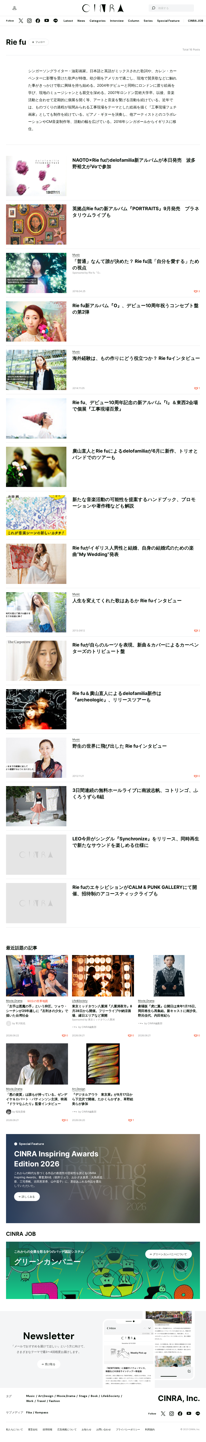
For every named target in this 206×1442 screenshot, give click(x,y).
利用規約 (150, 1429)
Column (133, 21)
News (81, 21)
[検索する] (153, 8)
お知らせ (86, 1429)
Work (29, 1401)
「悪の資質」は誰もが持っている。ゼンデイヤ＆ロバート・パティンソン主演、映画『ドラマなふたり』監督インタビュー (36, 1099)
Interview (117, 21)
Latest (68, 21)
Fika (29, 1412)
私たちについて (14, 1429)
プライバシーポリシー (128, 1429)
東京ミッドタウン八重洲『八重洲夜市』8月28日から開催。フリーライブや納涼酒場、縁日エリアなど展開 (102, 1010)
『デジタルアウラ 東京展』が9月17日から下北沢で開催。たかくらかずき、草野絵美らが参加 (102, 1099)
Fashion (54, 1401)
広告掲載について (67, 1429)
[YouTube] (46, 21)
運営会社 (33, 1429)
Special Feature (168, 21)
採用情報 (47, 1429)
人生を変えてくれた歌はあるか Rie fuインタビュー (127, 600)
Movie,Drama (66, 1396)
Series (148, 21)
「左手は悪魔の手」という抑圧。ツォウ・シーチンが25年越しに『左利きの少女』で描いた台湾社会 (37, 1010)
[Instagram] (29, 21)
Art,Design (45, 1396)
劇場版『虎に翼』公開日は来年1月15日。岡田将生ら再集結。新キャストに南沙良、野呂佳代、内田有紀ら (168, 1010)
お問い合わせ (103, 1429)
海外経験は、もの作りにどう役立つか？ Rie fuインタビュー (136, 358)
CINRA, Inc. (179, 1398)
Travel (41, 1401)
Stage (83, 1396)
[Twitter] (21, 21)
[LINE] (55, 21)
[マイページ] (14, 8)
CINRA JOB (195, 21)
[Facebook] (38, 21)
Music (30, 1396)
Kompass (41, 1412)
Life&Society (110, 1396)
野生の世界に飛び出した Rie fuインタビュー (119, 746)
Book (94, 1396)
